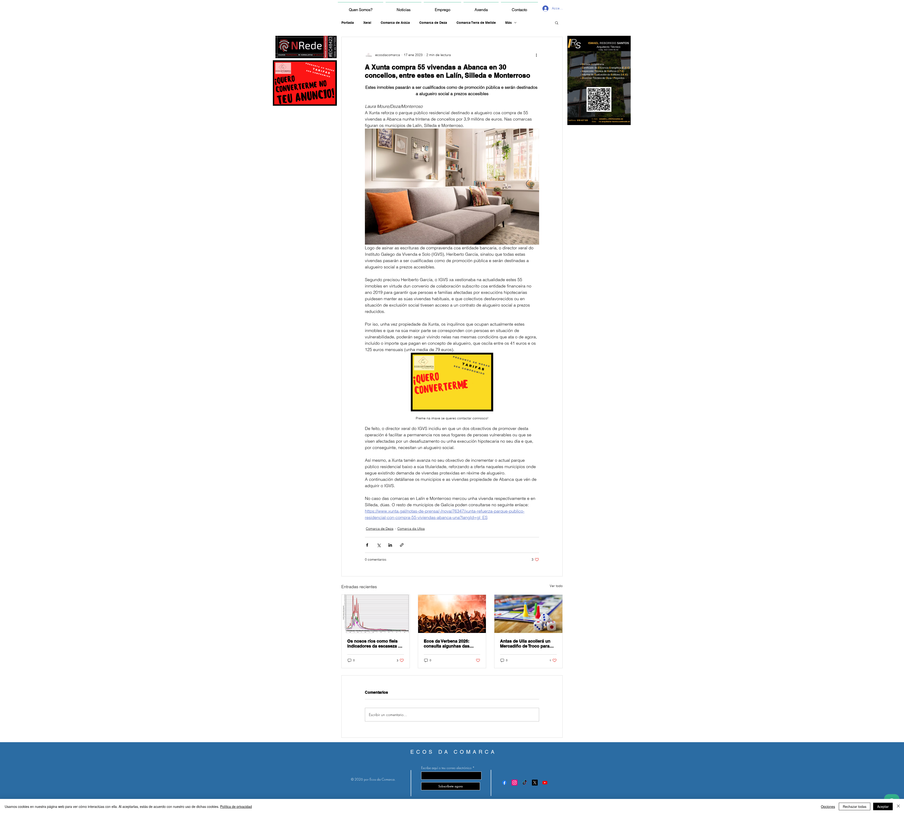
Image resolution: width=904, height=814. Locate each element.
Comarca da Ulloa (411, 528)
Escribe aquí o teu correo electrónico (446, 767)
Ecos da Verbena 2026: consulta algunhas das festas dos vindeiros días (449, 643)
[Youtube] (545, 783)
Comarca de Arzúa (395, 22)
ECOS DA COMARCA (453, 752)
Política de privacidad (236, 806)
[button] (556, 22)
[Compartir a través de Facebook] (367, 545)
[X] (535, 783)
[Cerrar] (898, 806)
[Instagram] (514, 783)
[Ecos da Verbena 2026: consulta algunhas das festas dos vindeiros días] (452, 614)
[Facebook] (504, 783)
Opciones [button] (828, 806)
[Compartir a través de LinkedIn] (390, 545)
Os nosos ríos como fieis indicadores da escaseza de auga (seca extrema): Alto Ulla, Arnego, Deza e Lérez (375, 643)
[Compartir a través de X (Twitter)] (378, 545)
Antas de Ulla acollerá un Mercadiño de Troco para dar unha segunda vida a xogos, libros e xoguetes (525, 643)
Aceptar (883, 806)
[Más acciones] (536, 55)
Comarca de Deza (433, 22)
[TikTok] (525, 783)
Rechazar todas (854, 806)
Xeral (367, 22)
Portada (347, 22)
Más (508, 22)
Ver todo (556, 586)
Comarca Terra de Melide (476, 22)
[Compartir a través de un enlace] (402, 545)
